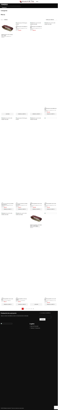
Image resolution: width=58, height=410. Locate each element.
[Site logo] (27, 1)
